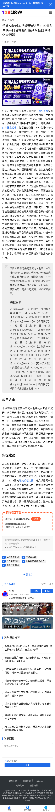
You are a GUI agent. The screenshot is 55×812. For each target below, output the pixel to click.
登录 (36, 518)
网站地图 (20, 785)
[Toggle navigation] (50, 12)
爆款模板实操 (26, 480)
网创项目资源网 (27, 790)
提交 (27, 765)
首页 (4, 20)
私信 (48, 591)
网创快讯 (13, 781)
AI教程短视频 (12, 557)
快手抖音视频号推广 (35, 561)
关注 (37, 591)
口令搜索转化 (9, 127)
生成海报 (10, 584)
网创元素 (27, 781)
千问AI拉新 (42, 110)
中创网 (14, 42)
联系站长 (34, 785)
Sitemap (40, 781)
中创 (11, 591)
